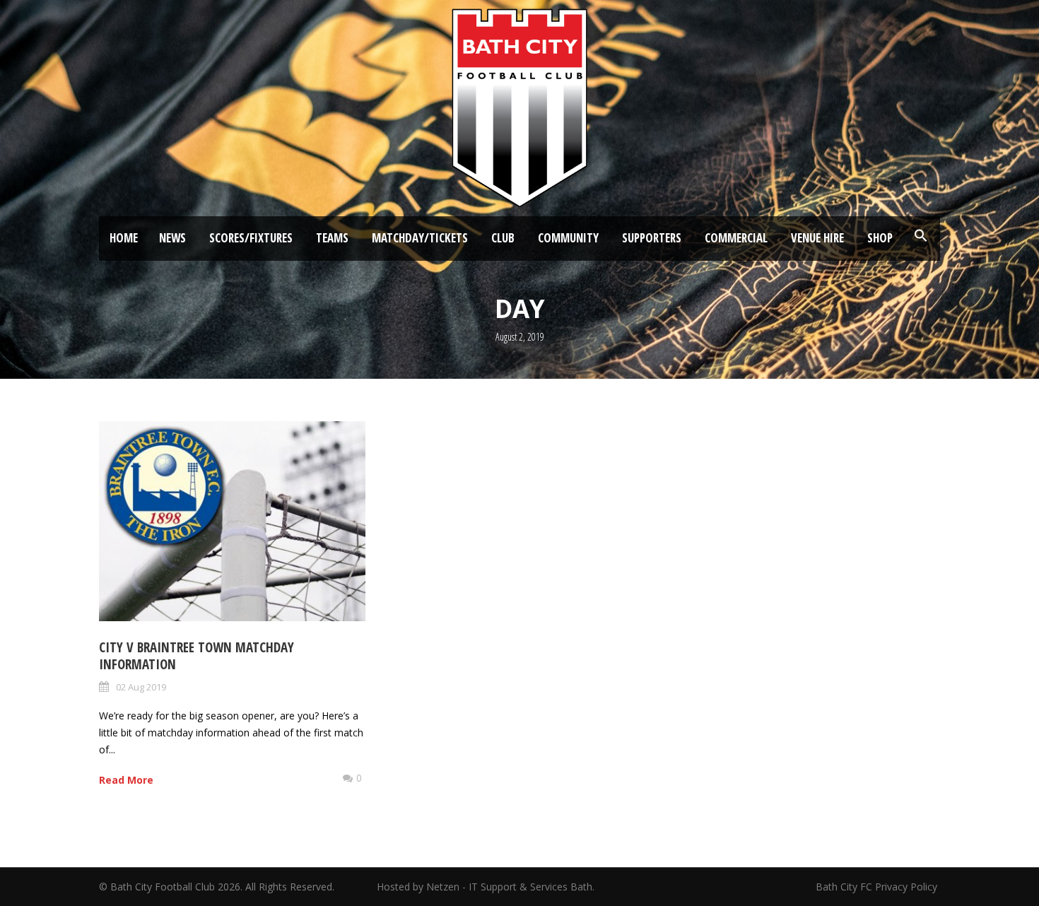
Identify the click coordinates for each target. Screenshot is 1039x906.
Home (124, 238)
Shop (880, 238)
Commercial (736, 238)
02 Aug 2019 (141, 687)
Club (503, 238)
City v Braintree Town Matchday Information (196, 656)
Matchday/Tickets (420, 238)
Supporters (651, 238)
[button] (921, 236)
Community (568, 238)
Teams (332, 238)
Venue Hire (817, 238)
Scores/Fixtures (251, 238)
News (172, 238)
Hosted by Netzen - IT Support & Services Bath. (485, 886)
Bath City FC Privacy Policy (878, 886)
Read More (126, 780)
